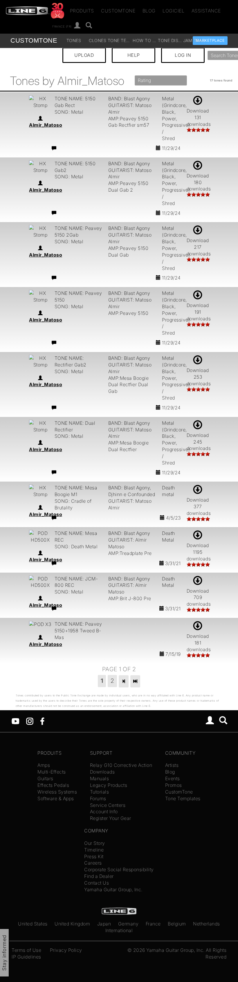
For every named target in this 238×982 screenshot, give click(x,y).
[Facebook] (42, 720)
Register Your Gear (110, 818)
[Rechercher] (89, 26)
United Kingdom (72, 924)
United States (33, 924)
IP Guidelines (26, 957)
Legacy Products (108, 785)
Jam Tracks (195, 40)
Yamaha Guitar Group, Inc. (113, 889)
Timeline (94, 850)
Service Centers (108, 805)
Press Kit (94, 856)
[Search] (223, 721)
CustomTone (118, 11)
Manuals (99, 778)
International (119, 930)
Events (172, 778)
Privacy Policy (66, 950)
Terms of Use (26, 950)
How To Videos (144, 40)
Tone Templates (119, 40)
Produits (82, 11)
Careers (93, 863)
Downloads (102, 772)
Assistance (206, 11)
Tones (73, 40)
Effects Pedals (53, 785)
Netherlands (206, 924)
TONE (33, 40)
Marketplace (210, 40)
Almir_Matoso (45, 125)
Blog (149, 11)
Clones (97, 40)
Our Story (94, 843)
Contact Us (96, 883)
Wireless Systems (57, 792)
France (153, 924)
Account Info (104, 811)
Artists (172, 765)
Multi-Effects (51, 772)
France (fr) (62, 26)
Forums (98, 798)
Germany (128, 924)
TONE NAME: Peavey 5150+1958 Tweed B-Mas (78, 630)
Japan (104, 924)
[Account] (77, 26)
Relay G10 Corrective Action (121, 765)
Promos (173, 785)
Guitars (45, 778)
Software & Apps (55, 798)
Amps (43, 765)
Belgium (177, 924)
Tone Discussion (170, 40)
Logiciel (173, 11)
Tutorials (99, 792)
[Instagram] (29, 720)
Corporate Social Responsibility (119, 869)
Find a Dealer (99, 876)
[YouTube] (15, 720)
